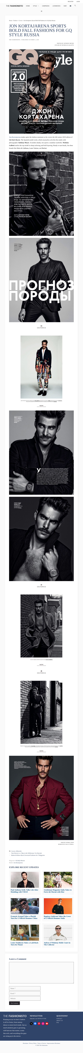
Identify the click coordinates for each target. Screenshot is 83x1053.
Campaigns (45, 6)
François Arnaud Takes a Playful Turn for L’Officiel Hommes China (24, 917)
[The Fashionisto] (14, 6)
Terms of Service (42, 1043)
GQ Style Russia (20, 860)
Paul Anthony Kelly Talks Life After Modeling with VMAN (24, 891)
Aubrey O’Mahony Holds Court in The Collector (57, 944)
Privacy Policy (33, 1043)
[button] (75, 6)
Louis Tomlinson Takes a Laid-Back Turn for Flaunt (24, 944)
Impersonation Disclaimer (53, 1043)
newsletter (42, 1018)
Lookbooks (56, 6)
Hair (65, 6)
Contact (59, 1018)
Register (70, 1)
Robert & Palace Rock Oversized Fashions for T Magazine (28, 855)
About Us (59, 1020)
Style (35, 6)
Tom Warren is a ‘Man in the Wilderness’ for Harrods (26, 853)
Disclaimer (26, 1043)
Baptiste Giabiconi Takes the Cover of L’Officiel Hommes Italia (57, 917)
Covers (20, 20)
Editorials (19, 851)
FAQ (57, 1022)
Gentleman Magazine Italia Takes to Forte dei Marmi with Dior (58, 891)
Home (28, 6)
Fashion (15, 20)
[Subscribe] (70, 6)
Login (78, 1)
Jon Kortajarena (15, 137)
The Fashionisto (14, 39)
